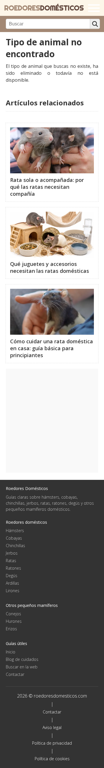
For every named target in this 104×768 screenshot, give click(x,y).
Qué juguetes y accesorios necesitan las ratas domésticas (49, 267)
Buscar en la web (22, 667)
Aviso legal (52, 727)
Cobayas (14, 538)
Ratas (11, 560)
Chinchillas (15, 545)
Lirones (12, 590)
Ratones (13, 568)
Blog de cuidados (22, 659)
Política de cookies (52, 758)
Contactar (15, 674)
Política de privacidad (52, 743)
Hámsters (15, 530)
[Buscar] (95, 24)
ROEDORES (44, 8)
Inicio (10, 652)
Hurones (14, 621)
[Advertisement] (52, 421)
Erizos (11, 628)
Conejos (13, 613)
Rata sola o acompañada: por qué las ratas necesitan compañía (47, 186)
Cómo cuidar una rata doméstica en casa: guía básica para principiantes (51, 348)
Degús (11, 575)
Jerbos (12, 553)
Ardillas (12, 583)
